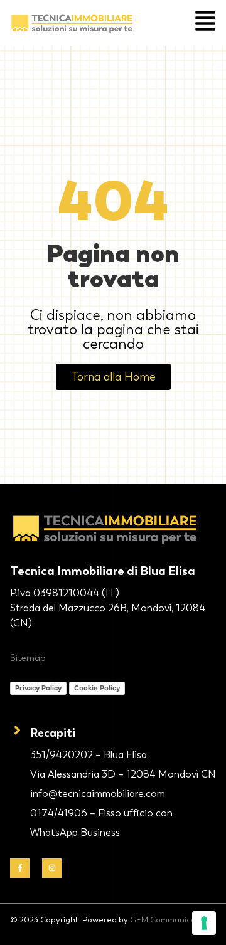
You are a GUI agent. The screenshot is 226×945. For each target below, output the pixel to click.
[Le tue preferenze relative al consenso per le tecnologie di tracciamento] (204, 923)
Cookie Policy (97, 688)
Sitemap (28, 657)
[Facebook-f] (20, 868)
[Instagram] (52, 868)
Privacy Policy (38, 688)
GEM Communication (170, 919)
